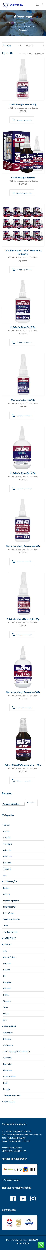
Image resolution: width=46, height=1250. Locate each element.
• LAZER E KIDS (9, 938)
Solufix (6, 1013)
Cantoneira (8, 1045)
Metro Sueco (8, 913)
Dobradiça (7, 1064)
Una (5, 875)
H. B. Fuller (7, 856)
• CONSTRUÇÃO (9, 881)
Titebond (7, 869)
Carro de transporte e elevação (16, 1051)
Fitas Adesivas (9, 907)
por (27, 1240)
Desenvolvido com (14, 1240)
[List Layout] (7, 53)
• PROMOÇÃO (8, 1101)
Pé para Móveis (9, 1076)
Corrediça (7, 1058)
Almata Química (31, 108)
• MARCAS (7, 944)
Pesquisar (31, 803)
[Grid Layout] (11, 53)
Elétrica (6, 894)
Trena (5, 925)
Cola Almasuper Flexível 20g (23, 104)
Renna (6, 995)
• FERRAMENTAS (10, 932)
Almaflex (7, 837)
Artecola (7, 850)
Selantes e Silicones (11, 919)
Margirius (7, 982)
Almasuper (20, 108)
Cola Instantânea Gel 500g (23, 473)
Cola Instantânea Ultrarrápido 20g (23, 619)
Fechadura (7, 1070)
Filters (8, 45)
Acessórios (8, 1032)
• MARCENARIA (9, 1026)
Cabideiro (7, 1039)
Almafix (6, 831)
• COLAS (11, 108)
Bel (4, 976)
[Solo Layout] (3, 53)
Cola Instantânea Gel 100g (23, 327)
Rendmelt (7, 863)
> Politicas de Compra (11, 1180)
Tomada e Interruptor (12, 1095)
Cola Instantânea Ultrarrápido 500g (23, 692)
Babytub (6, 970)
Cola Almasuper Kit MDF (23, 177)
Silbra (5, 1007)
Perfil (5, 1083)
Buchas (6, 888)
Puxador (6, 1089)
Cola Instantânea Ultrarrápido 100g (23, 546)
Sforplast (7, 1001)
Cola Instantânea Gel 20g (23, 400)
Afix (5, 951)
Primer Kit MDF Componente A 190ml (23, 765)
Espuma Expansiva (11, 900)
